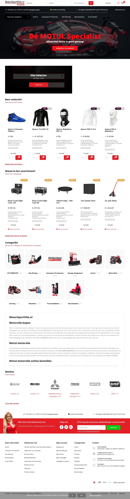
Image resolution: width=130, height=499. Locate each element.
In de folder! (92, 17)
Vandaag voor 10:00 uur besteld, (23, 10)
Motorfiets (115, 273)
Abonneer (113, 427)
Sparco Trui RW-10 (40, 129)
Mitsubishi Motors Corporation (55, 395)
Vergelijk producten (62, 461)
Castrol (15, 394)
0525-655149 (102, 447)
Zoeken (91, 3)
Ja (72, 495)
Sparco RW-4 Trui (88, 129)
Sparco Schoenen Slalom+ (15, 130)
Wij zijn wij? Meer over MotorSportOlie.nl (37, 447)
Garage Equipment (75, 274)
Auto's (35, 17)
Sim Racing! (66, 17)
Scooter (77, 454)
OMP (115, 394)
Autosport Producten (50, 17)
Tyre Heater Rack (88, 201)
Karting (14, 304)
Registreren (60, 447)
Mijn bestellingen (61, 450)
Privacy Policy (28, 454)
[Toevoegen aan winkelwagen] (18, 157)
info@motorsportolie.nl (105, 453)
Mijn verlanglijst (61, 458)
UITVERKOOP (14, 273)
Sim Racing (35, 273)
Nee (81, 495)
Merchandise (79, 17)
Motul (95, 394)
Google (71, 427)
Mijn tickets (60, 454)
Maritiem (35, 304)
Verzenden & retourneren (32, 461)
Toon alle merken (12, 403)
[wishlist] (118, 3)
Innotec (35, 394)
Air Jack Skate (111, 201)
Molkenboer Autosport (75, 395)
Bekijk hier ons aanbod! (65, 48)
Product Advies (29, 472)
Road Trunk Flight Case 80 (39, 202)
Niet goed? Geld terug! (93, 10)
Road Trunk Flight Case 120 (15, 202)
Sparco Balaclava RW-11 (63, 130)
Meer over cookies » (96, 495)
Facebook (61, 427)
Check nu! (38, 79)
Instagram (66, 427)
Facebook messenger (105, 458)
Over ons (29, 3)
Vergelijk (13, 153)
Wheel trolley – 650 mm (64, 202)
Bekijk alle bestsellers (14, 164)
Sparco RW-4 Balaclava (110, 130)
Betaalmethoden (30, 458)
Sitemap (27, 468)
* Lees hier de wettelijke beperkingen (88, 431)
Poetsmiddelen (55, 304)
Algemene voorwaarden (32, 450)
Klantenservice (120, 10)
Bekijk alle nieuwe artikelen (16, 236)
